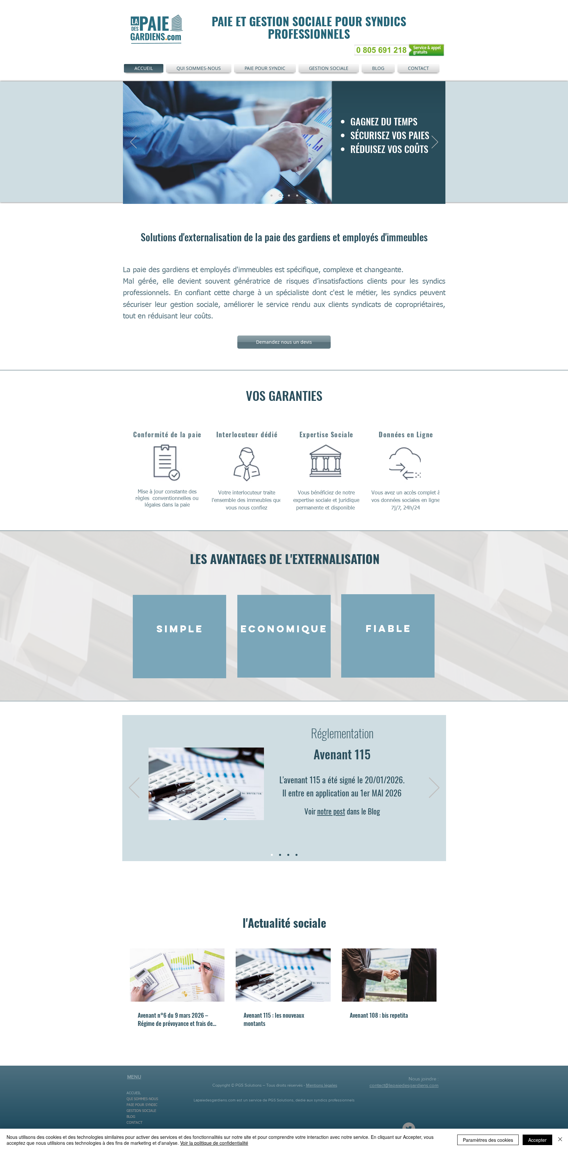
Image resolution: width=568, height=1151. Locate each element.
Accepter (537, 1140)
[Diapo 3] (297, 195)
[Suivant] (435, 142)
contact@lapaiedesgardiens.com (403, 1085)
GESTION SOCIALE (141, 1111)
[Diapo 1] (271, 195)
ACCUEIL (134, 1093)
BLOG (131, 1116)
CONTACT (134, 1122)
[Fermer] (560, 1140)
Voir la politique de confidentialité (214, 1143)
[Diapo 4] (289, 195)
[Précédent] (133, 142)
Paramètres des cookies (488, 1140)
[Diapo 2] (280, 195)
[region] (179, 636)
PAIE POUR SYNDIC (142, 1105)
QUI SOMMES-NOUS (142, 1099)
